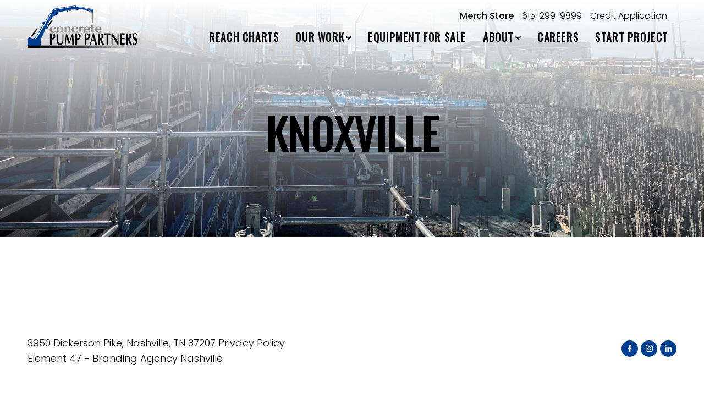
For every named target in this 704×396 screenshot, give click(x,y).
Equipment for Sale (417, 37)
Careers (558, 37)
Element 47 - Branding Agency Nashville (125, 358)
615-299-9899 (552, 15)
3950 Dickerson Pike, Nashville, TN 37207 (122, 343)
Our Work (319, 37)
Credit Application (628, 15)
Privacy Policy (251, 343)
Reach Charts (244, 37)
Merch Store (487, 15)
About (498, 37)
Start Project (631, 37)
